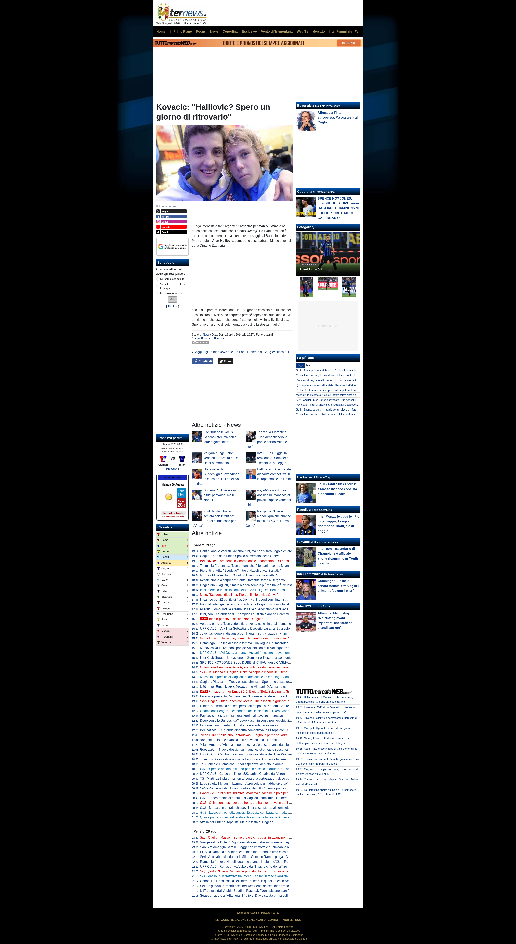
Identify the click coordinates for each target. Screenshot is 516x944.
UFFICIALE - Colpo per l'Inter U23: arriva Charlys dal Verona (243, 773)
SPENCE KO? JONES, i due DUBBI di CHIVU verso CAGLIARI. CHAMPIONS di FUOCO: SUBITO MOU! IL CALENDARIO (288, 662)
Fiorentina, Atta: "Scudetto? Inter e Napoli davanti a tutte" (240, 570)
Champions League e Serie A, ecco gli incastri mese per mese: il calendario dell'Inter (260, 667)
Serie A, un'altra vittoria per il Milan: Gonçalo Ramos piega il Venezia (249, 857)
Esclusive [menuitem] (249, 31)
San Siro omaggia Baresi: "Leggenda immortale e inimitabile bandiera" (250, 847)
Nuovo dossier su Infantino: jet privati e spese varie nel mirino (253, 749)
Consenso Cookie (248, 912)
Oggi (300, 365)
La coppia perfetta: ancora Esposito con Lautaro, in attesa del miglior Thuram (259, 812)
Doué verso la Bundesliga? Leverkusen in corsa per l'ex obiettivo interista (252, 720)
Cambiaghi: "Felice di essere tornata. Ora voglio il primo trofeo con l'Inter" (252, 643)
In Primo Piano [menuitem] (181, 31)
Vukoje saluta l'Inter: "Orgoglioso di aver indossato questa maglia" (247, 842)
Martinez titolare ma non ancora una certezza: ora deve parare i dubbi (253, 778)
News (206, 334)
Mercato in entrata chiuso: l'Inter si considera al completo (245, 807)
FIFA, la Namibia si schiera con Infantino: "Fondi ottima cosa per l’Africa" (251, 852)
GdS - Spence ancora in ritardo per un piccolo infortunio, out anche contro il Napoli (344, 409)
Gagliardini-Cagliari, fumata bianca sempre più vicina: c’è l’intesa (246, 585)
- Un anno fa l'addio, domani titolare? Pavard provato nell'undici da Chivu (255, 638)
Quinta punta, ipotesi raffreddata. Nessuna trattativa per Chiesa (244, 817)
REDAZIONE (238, 919)
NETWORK (222, 919)
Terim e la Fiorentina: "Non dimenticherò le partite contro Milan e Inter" (250, 565)
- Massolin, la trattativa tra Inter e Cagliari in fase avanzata (244, 876)
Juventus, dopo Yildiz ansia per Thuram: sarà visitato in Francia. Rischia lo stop (256, 633)
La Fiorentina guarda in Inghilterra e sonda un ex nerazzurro (242, 725)
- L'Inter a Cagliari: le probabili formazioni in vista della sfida (250, 871)
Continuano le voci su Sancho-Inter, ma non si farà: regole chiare (220, 437)
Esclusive (304, 477)
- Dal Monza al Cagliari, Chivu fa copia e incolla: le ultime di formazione (253, 672)
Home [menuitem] (160, 31)
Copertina (304, 191)
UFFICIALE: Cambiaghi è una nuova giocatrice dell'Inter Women (246, 754)
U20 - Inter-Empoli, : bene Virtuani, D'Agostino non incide (249, 686)
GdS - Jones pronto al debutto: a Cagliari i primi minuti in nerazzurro (335, 370)
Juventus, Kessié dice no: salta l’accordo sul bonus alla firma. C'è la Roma (253, 759)
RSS (298, 919)
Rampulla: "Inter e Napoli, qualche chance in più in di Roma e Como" (253, 861)
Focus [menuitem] (201, 31)
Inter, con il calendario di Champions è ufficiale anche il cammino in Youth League (258, 614)
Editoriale (304, 105)
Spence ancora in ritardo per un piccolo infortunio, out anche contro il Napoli (258, 769)
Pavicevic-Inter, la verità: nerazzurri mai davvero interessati (242, 715)
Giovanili (303, 542)
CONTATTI (274, 919)
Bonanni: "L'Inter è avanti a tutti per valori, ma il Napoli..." (221, 495)
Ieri (308, 365)
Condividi (205, 361)
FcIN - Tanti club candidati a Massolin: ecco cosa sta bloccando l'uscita (337, 489)
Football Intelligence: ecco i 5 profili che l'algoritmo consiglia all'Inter (248, 604)
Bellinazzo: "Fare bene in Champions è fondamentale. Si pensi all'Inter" (251, 561)
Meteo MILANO (172, 477)
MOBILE (288, 919)
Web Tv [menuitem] (302, 31)
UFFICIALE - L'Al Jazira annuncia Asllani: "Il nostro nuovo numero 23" (250, 652)
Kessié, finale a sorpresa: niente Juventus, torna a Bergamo (242, 580)
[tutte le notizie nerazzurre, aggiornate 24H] (182, 12)
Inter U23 (304, 606)
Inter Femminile (308, 574)
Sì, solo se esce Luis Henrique (172, 286)
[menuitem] (356, 31)
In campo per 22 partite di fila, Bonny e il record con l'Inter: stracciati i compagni (256, 599)
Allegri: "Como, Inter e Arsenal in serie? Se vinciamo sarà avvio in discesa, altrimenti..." (262, 609)
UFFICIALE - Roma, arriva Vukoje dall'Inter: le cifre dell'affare (243, 866)
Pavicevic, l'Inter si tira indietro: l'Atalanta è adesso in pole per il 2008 (249, 793)
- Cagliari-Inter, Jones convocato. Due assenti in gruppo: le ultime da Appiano (258, 701)
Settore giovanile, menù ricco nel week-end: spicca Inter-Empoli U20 (249, 886)
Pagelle (302, 509)
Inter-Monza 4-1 (311, 269)
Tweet (227, 361)
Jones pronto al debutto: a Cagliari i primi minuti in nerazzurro (248, 798)
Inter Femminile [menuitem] (340, 31)
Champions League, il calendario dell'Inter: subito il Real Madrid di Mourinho (254, 711)
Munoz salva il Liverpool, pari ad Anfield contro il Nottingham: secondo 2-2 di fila (257, 648)
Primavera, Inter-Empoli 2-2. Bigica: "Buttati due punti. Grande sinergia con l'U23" (262, 691)
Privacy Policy (270, 912)
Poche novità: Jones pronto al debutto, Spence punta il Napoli (248, 788)
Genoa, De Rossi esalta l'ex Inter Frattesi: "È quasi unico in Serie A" (248, 881)
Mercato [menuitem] (318, 31)
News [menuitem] (214, 31)
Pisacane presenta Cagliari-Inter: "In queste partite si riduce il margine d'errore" (256, 696)
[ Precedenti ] (172, 468)
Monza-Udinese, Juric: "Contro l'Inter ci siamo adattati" (238, 575)
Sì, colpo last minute (172, 278)
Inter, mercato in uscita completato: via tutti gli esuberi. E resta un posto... (251, 590)
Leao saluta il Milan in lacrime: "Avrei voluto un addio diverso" (244, 783)
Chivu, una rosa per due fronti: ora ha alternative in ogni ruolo (248, 802)
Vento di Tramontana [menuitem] (277, 31)
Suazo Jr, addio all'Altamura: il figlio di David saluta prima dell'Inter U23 (251, 895)
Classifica (164, 527)
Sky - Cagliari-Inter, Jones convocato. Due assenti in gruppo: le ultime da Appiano (343, 399)
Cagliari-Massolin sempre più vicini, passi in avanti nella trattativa (250, 837)
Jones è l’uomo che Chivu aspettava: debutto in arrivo (241, 764)
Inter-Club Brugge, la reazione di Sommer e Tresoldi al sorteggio (273, 458)
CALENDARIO (257, 919)
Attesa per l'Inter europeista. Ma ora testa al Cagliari (236, 822)
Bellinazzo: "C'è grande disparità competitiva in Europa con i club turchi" (274, 474)
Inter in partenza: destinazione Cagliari (232, 619)
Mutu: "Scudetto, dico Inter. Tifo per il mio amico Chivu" (239, 594)
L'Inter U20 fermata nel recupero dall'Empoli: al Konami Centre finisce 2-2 (252, 706)
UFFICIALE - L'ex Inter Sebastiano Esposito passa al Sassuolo (245, 628)
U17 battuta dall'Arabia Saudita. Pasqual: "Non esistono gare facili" (248, 890)
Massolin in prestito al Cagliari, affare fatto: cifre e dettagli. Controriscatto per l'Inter (258, 677)
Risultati (172, 306)
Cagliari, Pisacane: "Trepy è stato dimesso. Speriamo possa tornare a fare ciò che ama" (262, 682)
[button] (172, 299)
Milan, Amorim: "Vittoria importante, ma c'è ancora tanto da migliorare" (249, 744)
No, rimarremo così (171, 293)
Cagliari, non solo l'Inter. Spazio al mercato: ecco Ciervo (240, 556)
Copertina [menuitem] (230, 31)
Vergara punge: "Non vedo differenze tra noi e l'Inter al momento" (221, 458)
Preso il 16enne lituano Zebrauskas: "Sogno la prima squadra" (244, 735)
